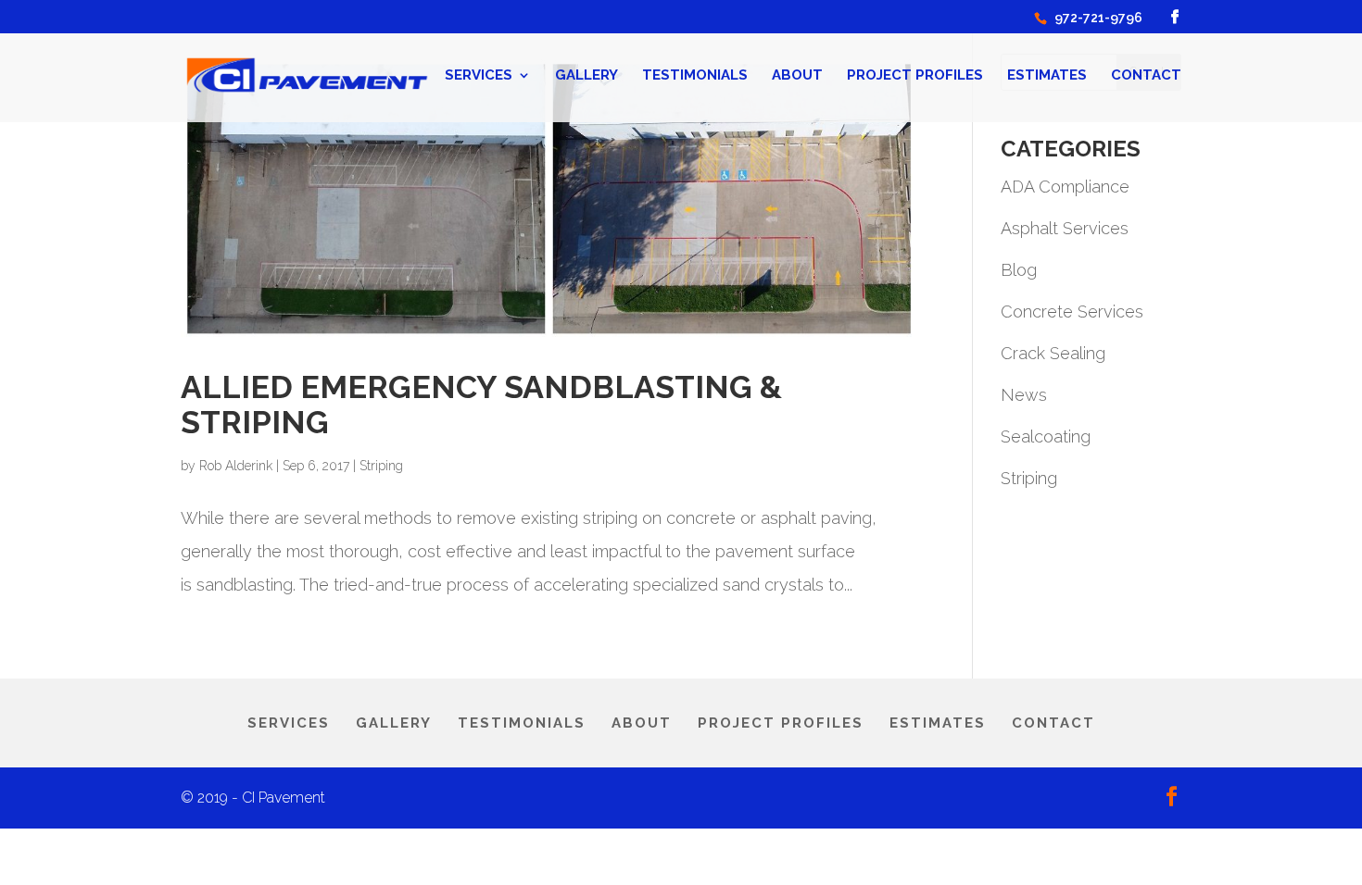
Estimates (1047, 76)
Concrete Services (1072, 311)
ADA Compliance (1065, 186)
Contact (1146, 76)
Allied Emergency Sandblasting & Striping (481, 404)
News (1024, 395)
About (797, 76)
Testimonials (695, 76)
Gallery (586, 76)
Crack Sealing (1053, 353)
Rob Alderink (235, 465)
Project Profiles (915, 76)
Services (478, 76)
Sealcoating (1046, 436)
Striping (381, 465)
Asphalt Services (1065, 228)
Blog (1019, 270)
